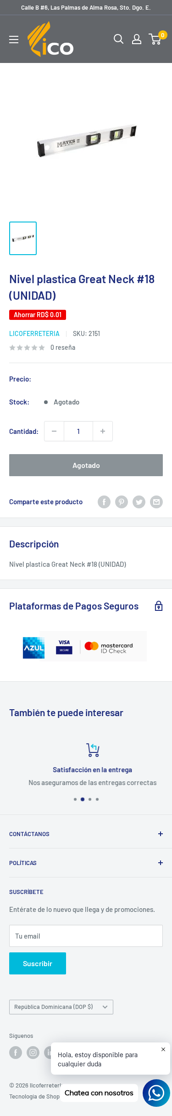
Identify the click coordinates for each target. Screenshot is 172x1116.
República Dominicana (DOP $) (53, 1006)
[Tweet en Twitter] (139, 501)
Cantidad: (24, 431)
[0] (155, 39)
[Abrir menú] (13, 39)
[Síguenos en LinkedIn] (50, 1052)
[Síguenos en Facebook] (15, 1052)
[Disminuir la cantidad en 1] (54, 431)
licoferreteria (34, 333)
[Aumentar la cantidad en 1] (102, 431)
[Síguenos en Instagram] (33, 1052)
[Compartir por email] (156, 501)
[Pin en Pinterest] (121, 501)
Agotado (86, 465)
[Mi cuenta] (136, 39)
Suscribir (37, 963)
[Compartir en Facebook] (104, 501)
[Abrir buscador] (119, 39)
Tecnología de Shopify (37, 1096)
